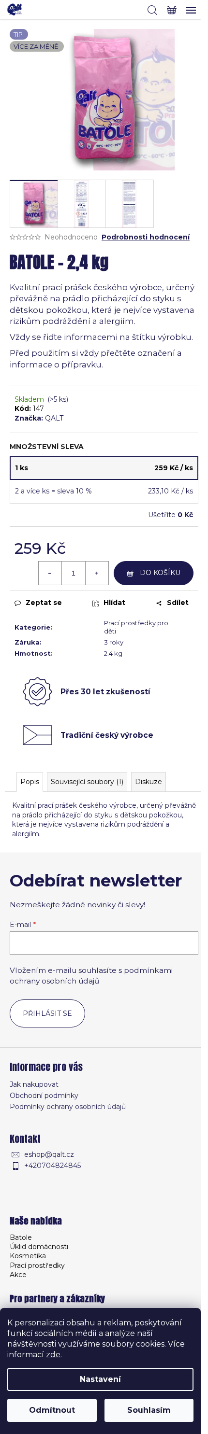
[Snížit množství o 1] (50, 573)
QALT (54, 418)
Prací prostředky (37, 1265)
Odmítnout (52, 1410)
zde (53, 1354)
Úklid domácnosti (39, 1246)
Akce (18, 1274)
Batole (21, 1237)
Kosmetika (28, 1255)
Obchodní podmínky (44, 1095)
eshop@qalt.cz (49, 1154)
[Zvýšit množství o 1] (96, 573)
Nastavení (100, 1379)
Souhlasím (149, 1410)
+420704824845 (52, 1165)
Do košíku (160, 572)
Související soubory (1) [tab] (87, 781)
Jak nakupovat (34, 1084)
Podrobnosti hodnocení (146, 237)
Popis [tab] (29, 781)
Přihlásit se (47, 1013)
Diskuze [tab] (148, 781)
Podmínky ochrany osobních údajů (68, 1106)
